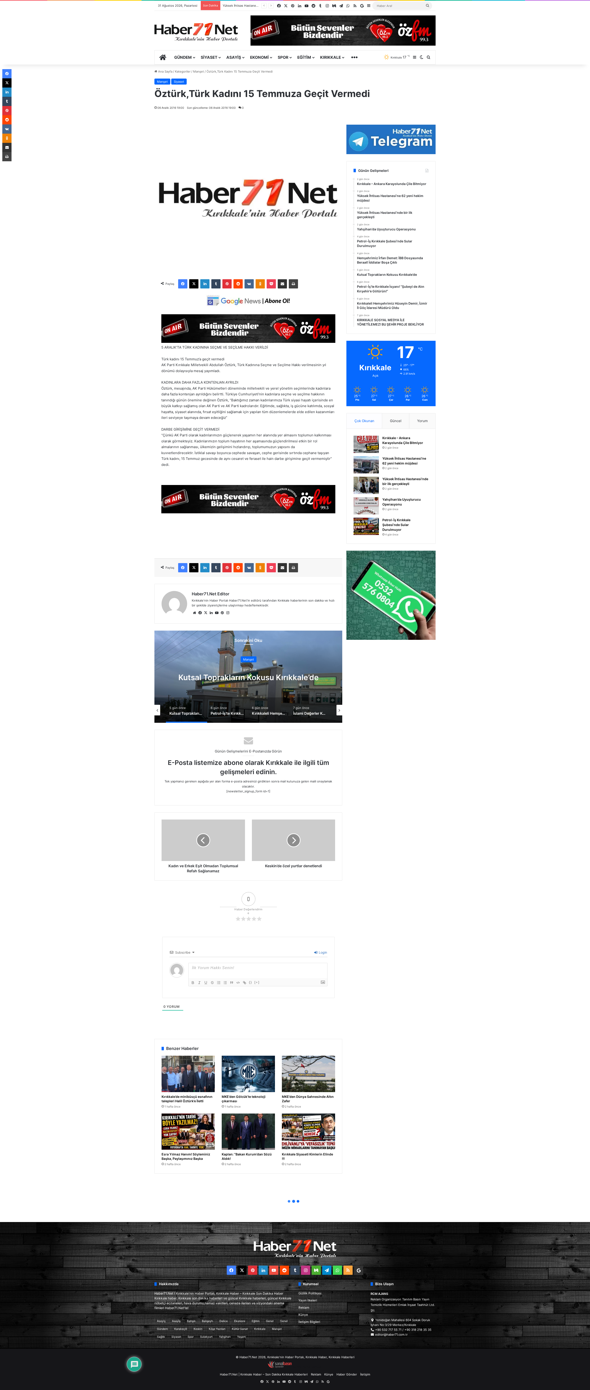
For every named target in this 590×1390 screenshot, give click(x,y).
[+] (257, 982)
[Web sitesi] (194, 613)
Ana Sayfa (164, 71)
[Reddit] (238, 283)
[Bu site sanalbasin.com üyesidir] (280, 1367)
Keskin (198, 1329)
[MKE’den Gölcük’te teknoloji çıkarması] (248, 1074)
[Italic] (199, 982)
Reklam (303, 1307)
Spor (283, 57)
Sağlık (161, 1336)
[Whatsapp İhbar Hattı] (391, 595)
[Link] (244, 982)
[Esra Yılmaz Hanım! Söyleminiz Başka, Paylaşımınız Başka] (188, 1132)
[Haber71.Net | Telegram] (391, 139)
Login (322, 952)
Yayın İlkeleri (307, 1300)
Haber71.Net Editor (210, 593)
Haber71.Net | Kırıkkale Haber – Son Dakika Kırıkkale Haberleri (264, 1374)
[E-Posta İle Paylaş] (282, 283)
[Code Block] (238, 982)
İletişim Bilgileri (309, 1322)
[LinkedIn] (204, 283)
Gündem (183, 57)
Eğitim (304, 57)
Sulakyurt (206, 1336)
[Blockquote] (231, 982)
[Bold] (193, 982)
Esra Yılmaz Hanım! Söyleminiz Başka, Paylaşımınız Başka (186, 1156)
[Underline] (206, 982)
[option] (248, 677)
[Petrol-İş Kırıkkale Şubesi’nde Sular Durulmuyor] (366, 526)
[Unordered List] (225, 982)
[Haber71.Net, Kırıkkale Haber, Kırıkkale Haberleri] (196, 31)
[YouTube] (216, 613)
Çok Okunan (364, 421)
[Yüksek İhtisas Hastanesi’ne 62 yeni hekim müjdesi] (366, 464)
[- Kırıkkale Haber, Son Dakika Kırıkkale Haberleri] (248, 341)
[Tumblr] (216, 283)
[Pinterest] (227, 283)
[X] (193, 283)
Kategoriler (183, 71)
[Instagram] (227, 613)
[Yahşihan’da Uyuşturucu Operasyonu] (366, 505)
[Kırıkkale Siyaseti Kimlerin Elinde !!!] (308, 1132)
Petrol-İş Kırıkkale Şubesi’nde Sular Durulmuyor (256, 5)
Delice (223, 1321)
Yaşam (241, 1336)
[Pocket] (271, 283)
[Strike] (212, 982)
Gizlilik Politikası (309, 1293)
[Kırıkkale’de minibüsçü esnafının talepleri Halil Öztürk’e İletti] (188, 1074)
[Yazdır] (293, 283)
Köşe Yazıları (217, 1329)
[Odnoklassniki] (260, 283)
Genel (270, 1321)
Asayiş (233, 57)
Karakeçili (180, 1329)
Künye (303, 1315)
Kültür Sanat (240, 1329)
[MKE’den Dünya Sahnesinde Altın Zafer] (308, 1074)
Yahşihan (225, 1336)
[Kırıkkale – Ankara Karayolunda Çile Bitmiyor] (366, 444)
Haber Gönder (346, 1374)
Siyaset (209, 57)
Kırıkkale (330, 57)
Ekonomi (259, 57)
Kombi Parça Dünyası (307, 1367)
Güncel (395, 421)
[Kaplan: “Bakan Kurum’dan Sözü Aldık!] (248, 1132)
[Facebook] (182, 283)
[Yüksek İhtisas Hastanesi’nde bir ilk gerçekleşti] (366, 485)
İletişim (365, 1374)
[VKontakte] (249, 283)
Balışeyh (207, 1321)
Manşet (198, 71)
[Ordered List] (218, 982)
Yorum (422, 421)
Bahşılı (191, 1321)
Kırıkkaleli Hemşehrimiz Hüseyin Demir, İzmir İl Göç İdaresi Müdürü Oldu (248, 677)
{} (250, 982)
